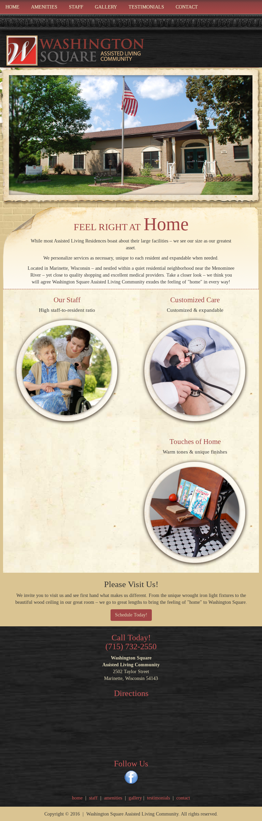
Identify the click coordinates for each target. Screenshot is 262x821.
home (78, 798)
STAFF (76, 7)
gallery (135, 798)
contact (183, 798)
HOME (12, 7)
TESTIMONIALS (146, 7)
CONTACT (187, 7)
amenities (113, 798)
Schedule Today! (131, 614)
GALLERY (106, 7)
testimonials (158, 798)
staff (94, 798)
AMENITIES (44, 7)
